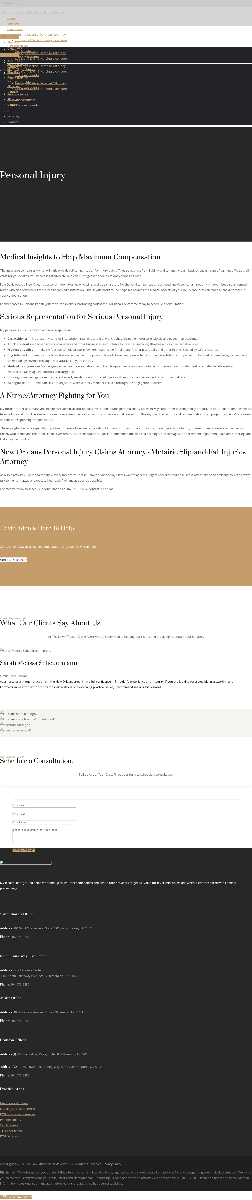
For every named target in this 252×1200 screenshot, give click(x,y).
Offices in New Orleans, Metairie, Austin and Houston (32, 12)
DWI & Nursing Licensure (17, 1114)
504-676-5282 (9, 3)
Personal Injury (10, 1120)
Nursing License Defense (17, 1109)
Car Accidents (9, 1125)
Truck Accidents (11, 1131)
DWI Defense (9, 1136)
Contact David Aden (13, 560)
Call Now (6, 70)
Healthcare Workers (14, 1103)
